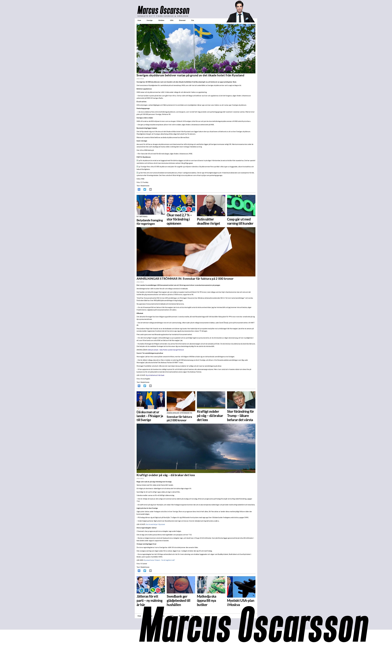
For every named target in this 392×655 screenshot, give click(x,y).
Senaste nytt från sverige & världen (163, 16)
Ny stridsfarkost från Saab (155, 375)
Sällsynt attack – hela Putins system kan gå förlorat (166, 350)
